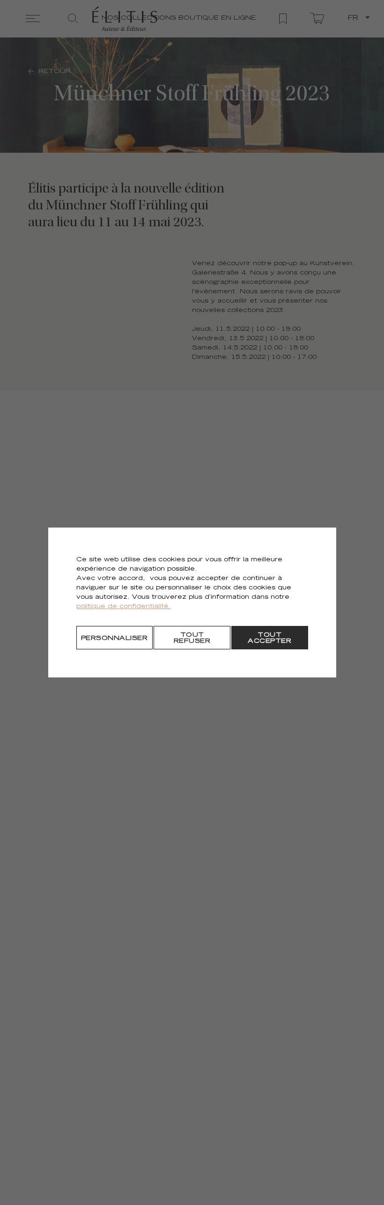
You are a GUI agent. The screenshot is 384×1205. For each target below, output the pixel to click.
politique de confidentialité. (123, 607)
